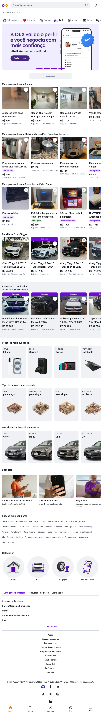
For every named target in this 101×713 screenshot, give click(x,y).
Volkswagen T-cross (37, 521)
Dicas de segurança (50, 639)
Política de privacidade (51, 647)
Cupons (47, 20)
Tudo (61, 20)
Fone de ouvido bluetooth (82, 532)
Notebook (41, 532)
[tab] (14, 592)
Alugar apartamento (54, 537)
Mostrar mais (53, 626)
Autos (89, 20)
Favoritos (31, 20)
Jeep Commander (55, 521)
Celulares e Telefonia (12, 601)
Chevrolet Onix (8, 521)
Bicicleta (19, 537)
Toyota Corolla (25, 527)
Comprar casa (70, 537)
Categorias (12, 20)
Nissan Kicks (38, 527)
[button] (50, 5)
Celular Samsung (85, 527)
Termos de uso (50, 643)
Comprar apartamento (34, 537)
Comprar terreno (9, 542)
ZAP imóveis (50, 668)
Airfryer (5, 532)
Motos (5, 610)
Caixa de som (29, 532)
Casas (5, 620)
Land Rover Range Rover (75, 521)
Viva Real (50, 672)
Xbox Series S (8, 537)
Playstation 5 (16, 532)
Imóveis (75, 20)
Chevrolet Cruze (61, 527)
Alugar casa (83, 537)
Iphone (73, 527)
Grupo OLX (50, 664)
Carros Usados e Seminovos (16, 606)
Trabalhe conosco (50, 660)
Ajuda (50, 635)
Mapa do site (50, 656)
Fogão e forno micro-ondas (58, 532)
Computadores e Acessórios (16, 615)
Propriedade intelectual (50, 651)
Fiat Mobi (48, 527)
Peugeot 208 (21, 521)
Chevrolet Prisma (9, 527)
